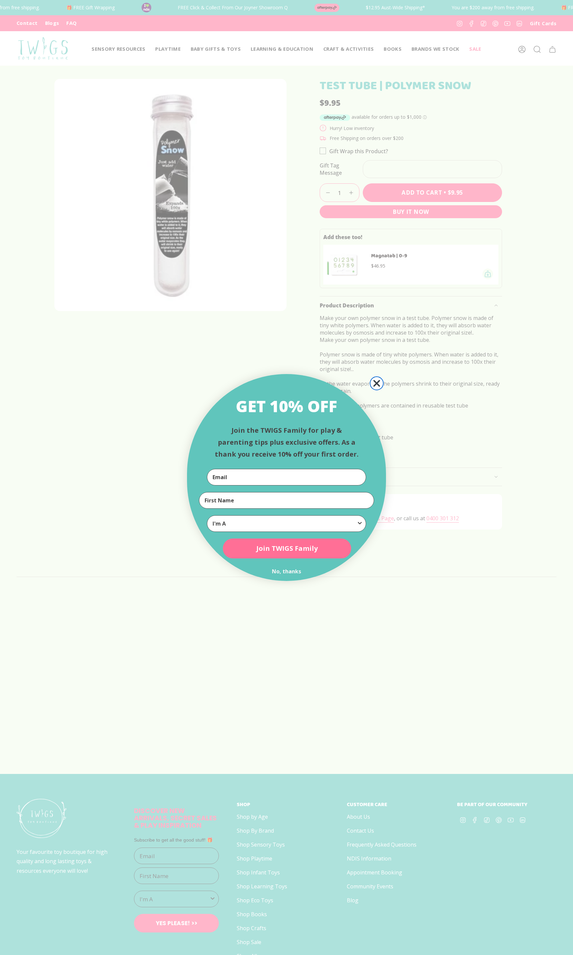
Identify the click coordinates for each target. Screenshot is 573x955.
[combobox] (284, 524)
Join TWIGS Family (287, 548)
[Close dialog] (376, 383)
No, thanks (286, 571)
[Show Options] (359, 524)
